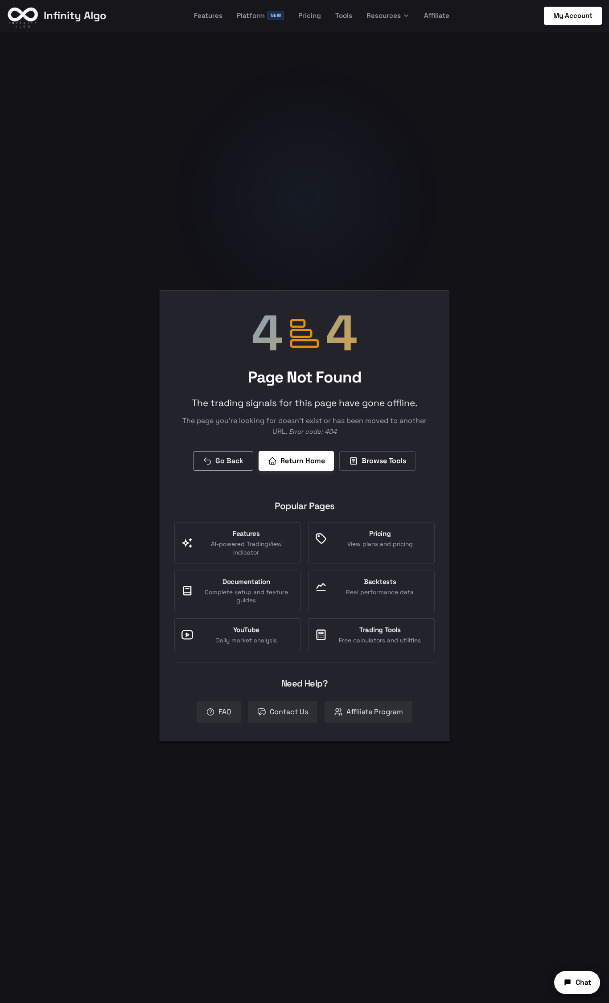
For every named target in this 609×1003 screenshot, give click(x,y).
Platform (259, 15)
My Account (573, 15)
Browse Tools (384, 460)
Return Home (302, 460)
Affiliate (436, 15)
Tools (343, 15)
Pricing (309, 15)
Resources (383, 15)
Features (208, 15)
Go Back (229, 460)
